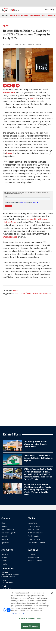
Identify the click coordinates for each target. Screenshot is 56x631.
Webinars (4, 554)
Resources (4, 539)
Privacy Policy (18, 613)
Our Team (31, 554)
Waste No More (10, 237)
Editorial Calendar (34, 558)
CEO (17, 293)
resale (35, 293)
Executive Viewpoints (8, 533)
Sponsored (5, 543)
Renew (9, 153)
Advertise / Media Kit (35, 561)
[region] (28, 610)
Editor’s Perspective (7, 530)
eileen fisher (25, 293)
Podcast (4, 536)
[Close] (52, 593)
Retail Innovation (33, 536)
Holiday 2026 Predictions (19, 15)
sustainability (45, 293)
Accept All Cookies (30, 626)
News (6, 26)
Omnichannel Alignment (36, 543)
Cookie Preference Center (30, 619)
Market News (32, 523)
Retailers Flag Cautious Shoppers (42, 15)
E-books (4, 564)
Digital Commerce (34, 539)
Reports (4, 561)
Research (4, 558)
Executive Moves (33, 530)
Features (4, 526)
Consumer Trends (34, 526)
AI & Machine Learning (35, 533)
